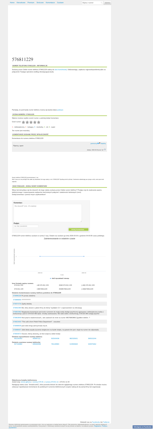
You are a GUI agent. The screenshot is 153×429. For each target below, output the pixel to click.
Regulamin (97, 426)
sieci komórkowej (61, 69)
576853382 (17, 312)
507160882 (18, 344)
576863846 (17, 318)
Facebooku (96, 422)
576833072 (17, 334)
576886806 (17, 300)
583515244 (92, 338)
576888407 (17, 330)
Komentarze (50, 2)
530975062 (92, 344)
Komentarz (18, 203)
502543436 (55, 338)
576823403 (17, 322)
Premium (31, 2)
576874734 (17, 304)
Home (12, 2)
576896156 (17, 296)
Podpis (16, 223)
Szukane (60, 2)
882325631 (74, 338)
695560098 (37, 344)
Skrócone (40, 2)
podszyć (60, 110)
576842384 (17, 308)
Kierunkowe (21, 2)
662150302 (18, 338)
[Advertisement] (59, 31)
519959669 (74, 344)
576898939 (17, 326)
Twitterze (106, 422)
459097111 (37, 338)
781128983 (55, 344)
